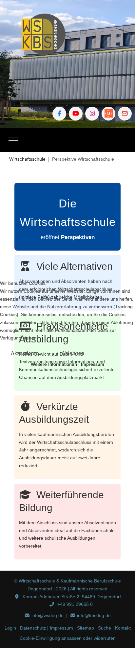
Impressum (92, 364)
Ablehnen (73, 353)
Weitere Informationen (54, 364)
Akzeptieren (25, 353)
